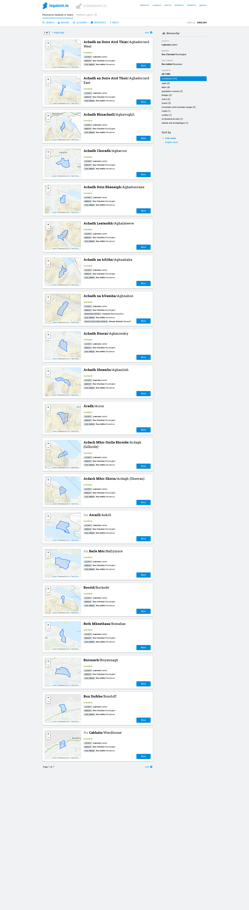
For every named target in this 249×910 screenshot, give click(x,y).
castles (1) (167, 115)
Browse (64, 22)
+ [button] (48, 42)
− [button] (48, 46)
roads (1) (166, 111)
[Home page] (55, 6)
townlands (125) (169, 78)
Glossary (81, 22)
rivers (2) (166, 99)
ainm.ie (168, 5)
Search (49, 22)
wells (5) (166, 83)
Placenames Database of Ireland (57, 15)
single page (59, 32)
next (147, 32)
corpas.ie (156, 5)
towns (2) (166, 103)
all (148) (166, 74)
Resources (100, 22)
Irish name (170, 138)
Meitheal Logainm (85, 15)
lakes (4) (166, 87)
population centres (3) (172, 91)
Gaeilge (191, 22)
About (115, 22)
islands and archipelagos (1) (175, 123)
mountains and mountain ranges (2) (179, 107)
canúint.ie (191, 5)
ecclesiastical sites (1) (172, 119)
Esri (68, 67)
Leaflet (54, 67)
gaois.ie (203, 5)
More (143, 65)
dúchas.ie (179, 5)
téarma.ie (144, 5)
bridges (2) (167, 95)
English (202, 22)
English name (171, 142)
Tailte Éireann (75, 67)
